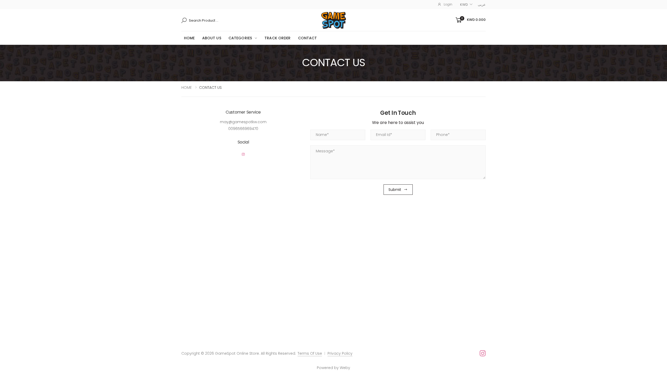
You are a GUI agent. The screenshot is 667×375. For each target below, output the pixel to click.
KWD (464, 4)
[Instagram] (243, 154)
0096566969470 (243, 128)
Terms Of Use (310, 353)
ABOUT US (211, 38)
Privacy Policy (340, 353)
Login (448, 4)
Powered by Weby (333, 367)
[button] (470, 20)
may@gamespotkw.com (243, 121)
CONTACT (307, 38)
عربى (482, 4)
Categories (240, 38)
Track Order (277, 38)
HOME (189, 38)
